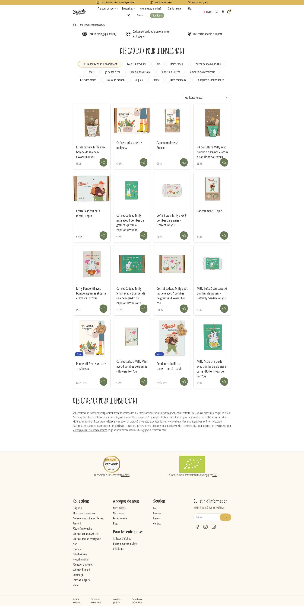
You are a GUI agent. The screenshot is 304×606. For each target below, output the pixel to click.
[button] (217, 11)
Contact (157, 523)
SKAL (214, 475)
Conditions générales (117, 601)
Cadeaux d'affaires (122, 538)
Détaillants (118, 548)
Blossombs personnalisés (125, 543)
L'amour (77, 549)
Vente (75, 585)
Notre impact (119, 513)
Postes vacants (120, 518)
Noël (75, 544)
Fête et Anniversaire (82, 528)
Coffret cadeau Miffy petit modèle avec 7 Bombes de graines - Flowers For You (172, 295)
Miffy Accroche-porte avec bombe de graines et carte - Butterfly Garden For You (212, 368)
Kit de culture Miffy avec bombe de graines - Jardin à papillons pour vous (212, 152)
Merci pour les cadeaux (84, 513)
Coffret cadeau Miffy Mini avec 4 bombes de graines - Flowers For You (131, 366)
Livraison (157, 513)
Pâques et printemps (83, 564)
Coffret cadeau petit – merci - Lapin (89, 213)
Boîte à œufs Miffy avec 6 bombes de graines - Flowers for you (172, 220)
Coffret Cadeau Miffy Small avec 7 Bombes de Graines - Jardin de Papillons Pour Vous (130, 295)
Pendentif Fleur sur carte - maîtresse (91, 366)
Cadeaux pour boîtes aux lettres (88, 518)
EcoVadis (125, 475)
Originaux (77, 508)
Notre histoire (120, 508)
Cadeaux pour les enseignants (87, 539)
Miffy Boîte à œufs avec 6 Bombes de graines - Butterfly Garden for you (212, 293)
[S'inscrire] (225, 517)
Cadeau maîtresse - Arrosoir (168, 145)
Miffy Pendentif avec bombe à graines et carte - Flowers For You (91, 293)
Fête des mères (80, 554)
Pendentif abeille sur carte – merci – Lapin (169, 366)
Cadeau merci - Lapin (209, 210)
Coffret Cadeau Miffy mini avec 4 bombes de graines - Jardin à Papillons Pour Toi (130, 222)
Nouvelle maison (81, 559)
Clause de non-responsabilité (137, 601)
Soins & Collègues (81, 580)
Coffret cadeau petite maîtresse (129, 145)
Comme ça (78, 575)
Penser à (77, 523)
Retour (156, 518)
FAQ (155, 508)
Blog (115, 523)
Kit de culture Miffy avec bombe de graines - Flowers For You (90, 152)
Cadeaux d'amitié (81, 569)
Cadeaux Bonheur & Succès (85, 534)
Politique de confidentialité (96, 601)
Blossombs (76, 602)
